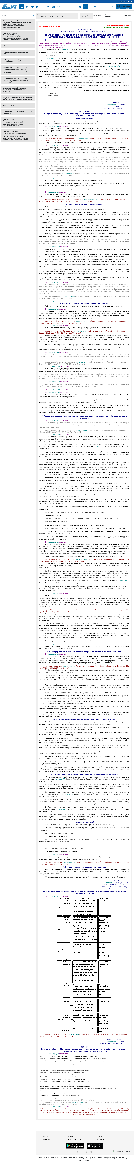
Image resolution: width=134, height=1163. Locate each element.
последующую (54, 178)
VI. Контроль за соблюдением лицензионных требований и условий (14, 89)
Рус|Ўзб (103, 7)
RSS (124, 1136)
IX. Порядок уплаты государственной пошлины (18, 112)
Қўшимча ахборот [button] (108, 15)
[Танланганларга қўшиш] (27, 6)
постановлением (103, 42)
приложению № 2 (112, 66)
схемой (97, 447)
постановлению (110, 104)
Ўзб (91, 7)
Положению (107, 882)
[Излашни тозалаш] (33, 15)
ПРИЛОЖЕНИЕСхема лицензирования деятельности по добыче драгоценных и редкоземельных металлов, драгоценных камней (18, 122)
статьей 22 (61, 779)
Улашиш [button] (127, 16)
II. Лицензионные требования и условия (15, 53)
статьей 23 (68, 794)
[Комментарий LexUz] (37, 6)
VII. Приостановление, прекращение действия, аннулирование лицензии (17, 98)
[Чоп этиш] (58, 6)
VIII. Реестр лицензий (11, 105)
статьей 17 (124, 581)
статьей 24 (61, 809)
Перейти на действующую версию (116, 27)
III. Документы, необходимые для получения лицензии (16, 60)
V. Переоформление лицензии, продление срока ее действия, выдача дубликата (15, 80)
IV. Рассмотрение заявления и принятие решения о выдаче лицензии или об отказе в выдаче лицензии (16, 70)
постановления (81, 138)
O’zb (96, 7)
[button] (18, 24)
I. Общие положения (11, 46)
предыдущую (53, 126)
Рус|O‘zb (111, 7)
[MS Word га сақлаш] (53, 6)
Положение (50, 58)
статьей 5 (67, 50)
